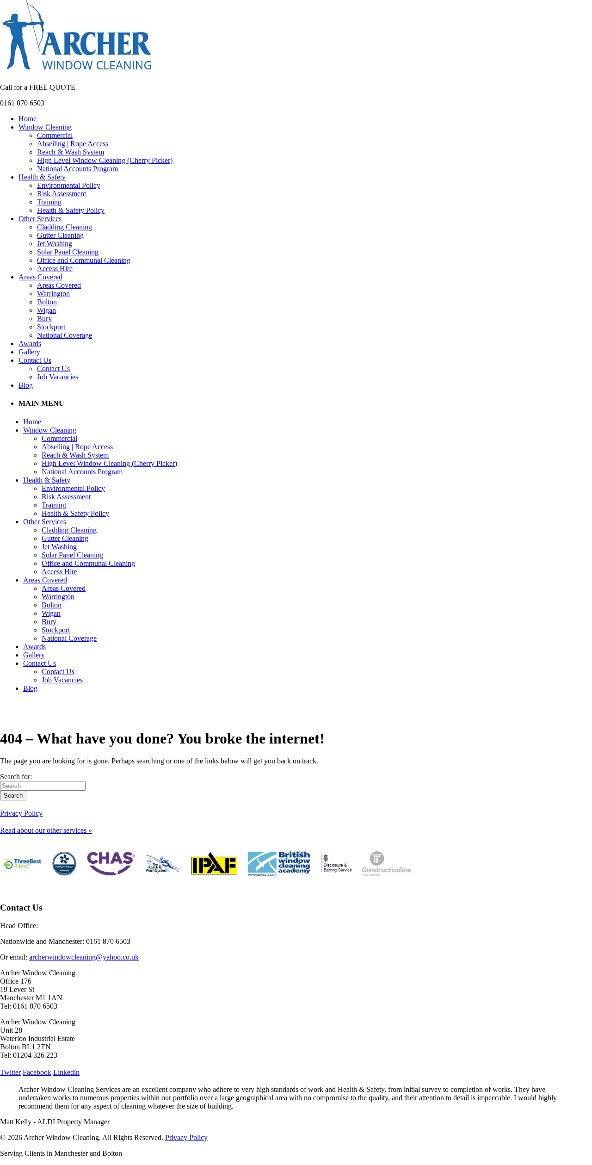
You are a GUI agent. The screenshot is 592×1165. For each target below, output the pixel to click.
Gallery (29, 352)
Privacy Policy (21, 813)
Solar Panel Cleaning (68, 252)
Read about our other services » (46, 830)
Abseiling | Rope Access (72, 144)
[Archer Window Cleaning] (77, 71)
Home (27, 119)
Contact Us (34, 360)
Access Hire (55, 269)
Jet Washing (54, 244)
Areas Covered (40, 277)
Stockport (51, 327)
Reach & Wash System (70, 152)
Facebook (37, 1072)
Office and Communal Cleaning (83, 260)
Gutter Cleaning (60, 235)
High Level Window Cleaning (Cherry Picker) (105, 160)
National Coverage (64, 335)
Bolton (47, 302)
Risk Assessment (61, 194)
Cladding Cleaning (64, 227)
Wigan (46, 310)
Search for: (16, 777)
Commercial (55, 135)
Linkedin (66, 1072)
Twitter (10, 1072)
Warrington (53, 293)
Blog (25, 385)
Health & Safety (42, 177)
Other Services (40, 219)
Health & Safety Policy (71, 210)
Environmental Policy (68, 185)
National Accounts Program (77, 169)
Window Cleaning (45, 127)
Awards (29, 343)
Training (49, 202)
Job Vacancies (57, 377)
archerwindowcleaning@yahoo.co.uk (84, 957)
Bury (44, 318)
